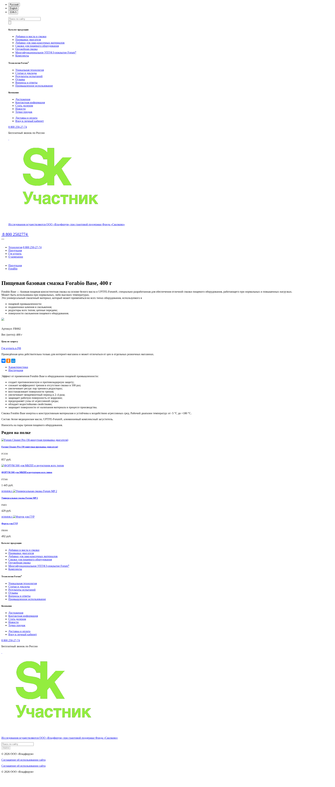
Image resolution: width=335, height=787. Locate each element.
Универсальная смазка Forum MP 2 (19, 498)
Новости (20, 108)
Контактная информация (30, 102)
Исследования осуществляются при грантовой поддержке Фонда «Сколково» (66, 224)
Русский (14, 4)
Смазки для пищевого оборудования (37, 45)
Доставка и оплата (26, 117)
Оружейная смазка (26, 49)
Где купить (14, 253)
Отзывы (20, 79)
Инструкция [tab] (15, 370)
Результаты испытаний (29, 76)
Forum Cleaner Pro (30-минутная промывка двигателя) (29, 446)
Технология (15, 247)
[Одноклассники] (8, 361)
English (13, 8)
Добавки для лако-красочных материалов (40, 42)
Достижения (22, 99)
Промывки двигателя (28, 39)
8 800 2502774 (15, 234)
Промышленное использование (34, 85)
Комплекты (22, 55)
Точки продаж (23, 111)
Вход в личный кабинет (29, 120)
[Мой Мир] (13, 361)
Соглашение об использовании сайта (23, 759)
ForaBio (12, 268)
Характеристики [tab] (18, 367)
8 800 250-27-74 (17, 126)
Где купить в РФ (11, 348)
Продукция (15, 250)
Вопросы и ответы (26, 82)
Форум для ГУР (9, 523)
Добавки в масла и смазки (30, 36)
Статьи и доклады (26, 73)
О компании (15, 256)
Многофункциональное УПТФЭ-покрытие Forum (45, 52)
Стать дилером (24, 105)
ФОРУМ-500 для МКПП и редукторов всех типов (26, 472)
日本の (13, 12)
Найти (6, 747)
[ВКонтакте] (3, 361)
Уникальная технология (29, 69)
